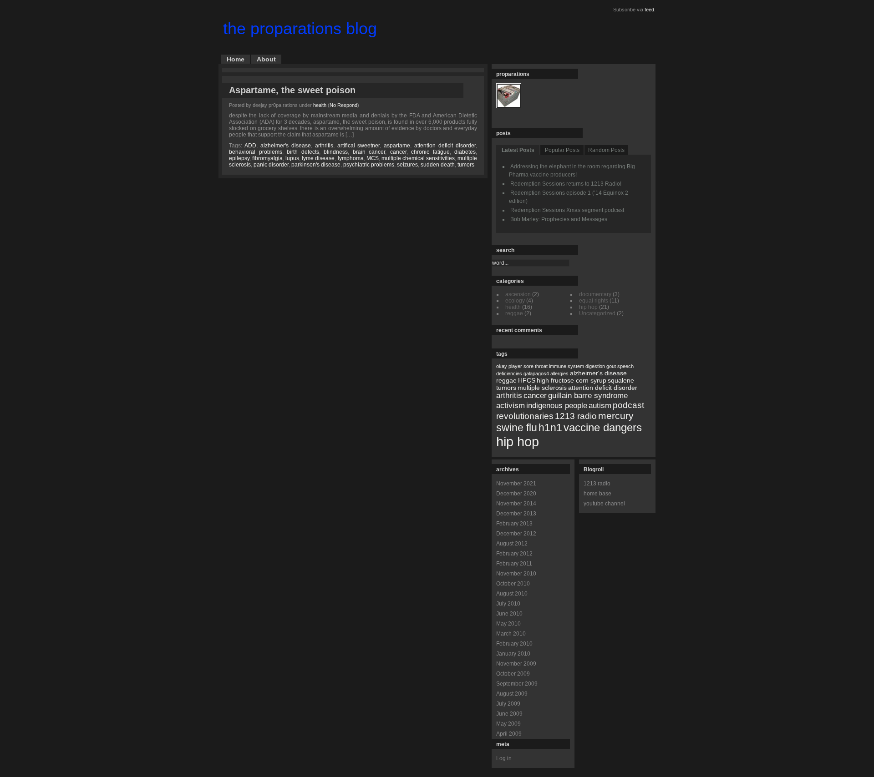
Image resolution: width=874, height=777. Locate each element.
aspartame (397, 145)
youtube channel (604, 503)
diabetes (465, 152)
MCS (372, 158)
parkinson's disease (315, 164)
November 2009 (516, 664)
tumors (465, 164)
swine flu (516, 428)
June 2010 (509, 613)
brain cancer (369, 152)
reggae (514, 313)
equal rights (593, 301)
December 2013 (516, 513)
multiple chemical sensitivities (418, 158)
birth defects (303, 152)
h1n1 (550, 428)
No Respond (343, 105)
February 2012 (514, 553)
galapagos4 (536, 373)
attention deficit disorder (445, 145)
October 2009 (513, 674)
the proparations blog (300, 28)
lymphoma (351, 158)
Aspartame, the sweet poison (292, 90)
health (319, 105)
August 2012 (512, 543)
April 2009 (509, 734)
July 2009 (508, 704)
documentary (595, 294)
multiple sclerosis (542, 387)
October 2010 (513, 583)
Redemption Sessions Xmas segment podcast (567, 210)
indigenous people (556, 405)
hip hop (588, 307)
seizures (407, 164)
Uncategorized (597, 313)
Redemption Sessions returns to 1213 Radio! (565, 184)
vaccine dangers (603, 427)
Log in (504, 758)
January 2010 (513, 654)
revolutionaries (525, 416)
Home (235, 59)
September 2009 (517, 684)
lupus (292, 158)
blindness (336, 152)
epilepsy (239, 158)
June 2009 (509, 714)
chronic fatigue (430, 152)
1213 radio (576, 416)
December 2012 (516, 533)
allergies (559, 373)
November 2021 (516, 483)
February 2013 (514, 523)
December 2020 (516, 493)
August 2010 (512, 593)
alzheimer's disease (285, 145)
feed (649, 9)
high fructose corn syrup (571, 380)
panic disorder (271, 164)
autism (600, 405)
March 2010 (511, 634)
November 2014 (516, 503)
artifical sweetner (358, 145)
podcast (628, 405)
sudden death (438, 164)
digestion (595, 366)
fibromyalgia (267, 158)
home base (597, 493)
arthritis (324, 145)
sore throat (535, 366)
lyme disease (318, 158)
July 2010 (508, 603)
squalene (621, 380)
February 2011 (514, 563)
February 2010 (514, 644)
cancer (398, 152)
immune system (566, 366)
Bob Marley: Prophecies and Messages (558, 219)
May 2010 (508, 624)
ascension (518, 294)
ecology (515, 301)
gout (611, 366)
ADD (250, 145)
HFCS (526, 380)
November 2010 (516, 573)
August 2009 (512, 694)
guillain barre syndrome (588, 395)
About (266, 59)
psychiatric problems (368, 164)
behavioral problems (255, 152)
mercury (616, 415)
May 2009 (508, 724)
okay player (509, 366)
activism (510, 405)
